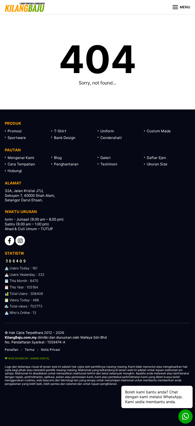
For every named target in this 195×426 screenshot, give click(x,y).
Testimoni (108, 164)
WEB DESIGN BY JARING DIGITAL (28, 358)
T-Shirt (60, 131)
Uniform (107, 131)
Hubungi (15, 170)
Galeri (105, 157)
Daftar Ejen (156, 157)
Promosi (15, 131)
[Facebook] (9, 240)
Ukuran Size (157, 164)
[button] (181, 7)
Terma (29, 350)
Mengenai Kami (21, 157)
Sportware (17, 137)
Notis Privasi (50, 350)
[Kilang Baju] (25, 7)
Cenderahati (111, 137)
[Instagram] (20, 240)
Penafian (11, 350)
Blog (58, 157)
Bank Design (64, 137)
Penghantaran (66, 164)
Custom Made (159, 131)
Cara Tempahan (21, 164)
